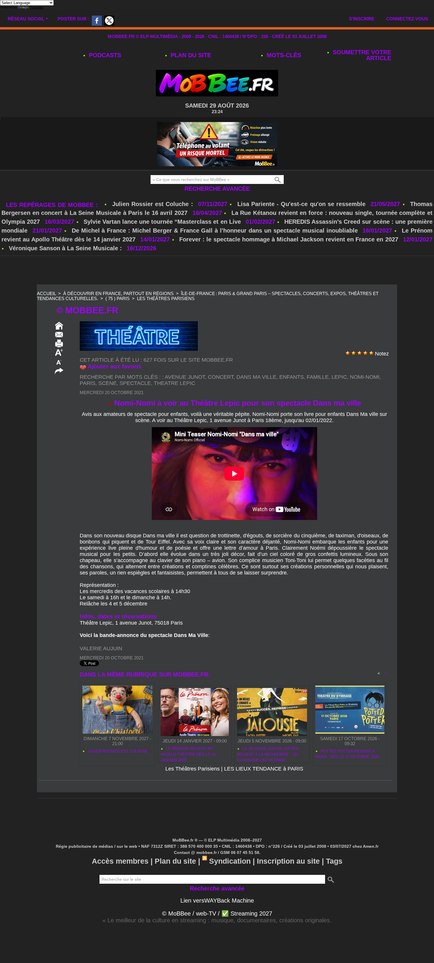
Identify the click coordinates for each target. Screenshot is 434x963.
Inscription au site (288, 861)
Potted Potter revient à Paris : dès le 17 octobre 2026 (347, 754)
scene (107, 383)
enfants (291, 377)
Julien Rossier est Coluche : (153, 204)
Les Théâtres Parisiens (166, 298)
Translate (36, 7)
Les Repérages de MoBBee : (53, 205)
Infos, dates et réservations (118, 616)
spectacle (135, 383)
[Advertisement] (217, 270)
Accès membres (120, 861)
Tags (334, 861)
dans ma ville (256, 377)
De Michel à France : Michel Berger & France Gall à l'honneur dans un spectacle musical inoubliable (215, 230)
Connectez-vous (407, 18)
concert (221, 377)
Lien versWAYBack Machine (217, 900)
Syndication (230, 861)
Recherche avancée (217, 188)
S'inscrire (361, 18)
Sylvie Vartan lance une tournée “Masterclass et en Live (162, 221)
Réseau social (26, 18)
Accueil (46, 293)
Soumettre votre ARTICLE (361, 55)
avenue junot (185, 377)
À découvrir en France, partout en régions (118, 293)
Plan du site (190, 55)
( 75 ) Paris (117, 298)
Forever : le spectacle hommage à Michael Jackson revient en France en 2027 (288, 239)
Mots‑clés (283, 55)
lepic (339, 377)
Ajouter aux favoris (114, 366)
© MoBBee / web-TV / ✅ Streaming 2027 (217, 913)
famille (318, 377)
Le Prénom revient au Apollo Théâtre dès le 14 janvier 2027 (188, 753)
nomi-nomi (364, 377)
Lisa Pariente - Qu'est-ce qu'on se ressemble (302, 204)
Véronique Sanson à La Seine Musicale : (65, 248)
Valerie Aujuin (101, 648)
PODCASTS (104, 55)
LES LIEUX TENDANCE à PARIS (263, 769)
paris (87, 383)
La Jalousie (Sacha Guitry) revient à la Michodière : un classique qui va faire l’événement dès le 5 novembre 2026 (271, 753)
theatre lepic (174, 383)
